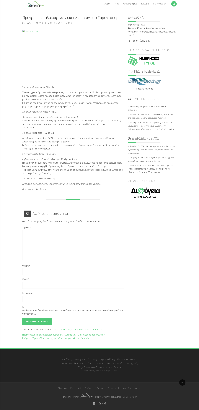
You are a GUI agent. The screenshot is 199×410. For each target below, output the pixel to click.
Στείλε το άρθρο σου (95, 388)
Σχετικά (122, 388)
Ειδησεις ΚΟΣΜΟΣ (145, 138)
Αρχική (108, 3)
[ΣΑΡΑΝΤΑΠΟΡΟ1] (69, 56)
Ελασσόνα (27, 23)
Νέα (117, 3)
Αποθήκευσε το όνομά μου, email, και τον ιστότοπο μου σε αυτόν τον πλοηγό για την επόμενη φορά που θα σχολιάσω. (72, 312)
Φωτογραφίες (160, 3)
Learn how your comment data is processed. (81, 329)
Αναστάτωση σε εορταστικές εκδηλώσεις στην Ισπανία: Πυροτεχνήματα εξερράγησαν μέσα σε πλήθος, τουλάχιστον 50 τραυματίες (150, 168)
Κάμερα (145, 3)
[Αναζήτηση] (174, 3)
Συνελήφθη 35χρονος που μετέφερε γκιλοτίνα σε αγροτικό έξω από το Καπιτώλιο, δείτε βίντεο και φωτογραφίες (151, 149)
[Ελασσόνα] (34, 3)
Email (25, 279)
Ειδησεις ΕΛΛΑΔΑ (145, 99)
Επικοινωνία (76, 388)
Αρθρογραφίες (130, 3)
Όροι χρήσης (134, 388)
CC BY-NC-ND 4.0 (130, 397)
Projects (112, 388)
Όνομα (26, 265)
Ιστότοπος (27, 293)
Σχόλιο (26, 227)
